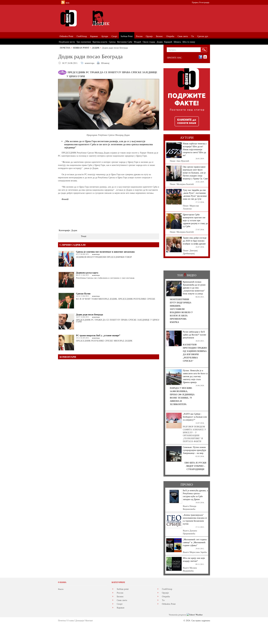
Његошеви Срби (124, 41)
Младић (137, 41)
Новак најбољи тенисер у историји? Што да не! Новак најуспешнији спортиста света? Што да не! (195, 149)
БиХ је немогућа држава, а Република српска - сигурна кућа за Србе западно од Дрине (195, 495)
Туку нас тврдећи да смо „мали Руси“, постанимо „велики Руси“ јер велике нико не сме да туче (195, 194)
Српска (112, 41)
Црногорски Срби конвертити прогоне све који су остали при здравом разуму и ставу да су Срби (195, 220)
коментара (89, 63)
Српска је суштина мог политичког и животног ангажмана (105, 251)
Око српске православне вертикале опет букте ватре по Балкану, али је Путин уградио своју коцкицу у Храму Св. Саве (195, 172)
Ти (163, 600)
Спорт (120, 603)
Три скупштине (83, 41)
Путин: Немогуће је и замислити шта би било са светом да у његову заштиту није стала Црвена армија (195, 376)
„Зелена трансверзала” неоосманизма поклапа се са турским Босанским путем (195, 519)
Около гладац (149, 41)
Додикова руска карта (87, 272)
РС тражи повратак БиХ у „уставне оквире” (98, 335)
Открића (166, 596)
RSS (67, 2)
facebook (200, 57)
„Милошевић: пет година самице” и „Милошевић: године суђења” (195, 542)
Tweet (83, 236)
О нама (70, 620)
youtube (205, 57)
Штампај (105, 63)
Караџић (168, 41)
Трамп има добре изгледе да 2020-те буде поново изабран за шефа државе (194, 240)
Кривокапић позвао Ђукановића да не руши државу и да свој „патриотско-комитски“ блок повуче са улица (194, 287)
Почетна (65, 47)
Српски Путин (83, 293)
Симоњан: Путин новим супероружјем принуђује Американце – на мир (194, 450)
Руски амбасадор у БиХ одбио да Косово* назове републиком (194, 334)
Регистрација (204, 2)
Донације (79, 620)
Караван (120, 607)
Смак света (122, 600)
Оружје (165, 592)
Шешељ (177, 41)
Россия (120, 592)
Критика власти (100, 41)
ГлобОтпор (167, 588)
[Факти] (93, 18)
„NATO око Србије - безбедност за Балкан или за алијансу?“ (195, 416)
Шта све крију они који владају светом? (194, 559)
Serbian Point (81, 47)
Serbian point (123, 588)
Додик (95, 47)
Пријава (195, 2)
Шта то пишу (189, 41)
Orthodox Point (169, 603)
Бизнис (120, 596)
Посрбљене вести (67, 41)
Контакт (89, 620)
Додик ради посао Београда (89, 314)
